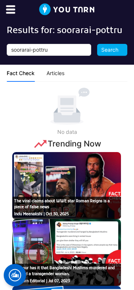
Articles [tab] (55, 73)
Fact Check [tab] (21, 73)
